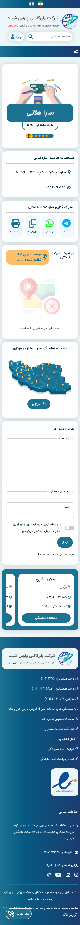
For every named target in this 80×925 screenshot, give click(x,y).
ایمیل (67, 507)
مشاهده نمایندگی (46, 617)
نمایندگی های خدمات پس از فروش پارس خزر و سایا (40, 708)
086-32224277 (57, 597)
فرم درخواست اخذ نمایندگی (56, 759)
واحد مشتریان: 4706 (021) (57, 678)
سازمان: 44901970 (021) (59, 698)
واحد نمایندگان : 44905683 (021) (53, 688)
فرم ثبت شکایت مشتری (59, 728)
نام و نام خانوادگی (60, 492)
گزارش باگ (70, 914)
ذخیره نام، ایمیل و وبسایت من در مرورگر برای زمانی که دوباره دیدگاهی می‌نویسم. (36, 527)
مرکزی (36, 404)
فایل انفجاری (67, 738)
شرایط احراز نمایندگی (61, 749)
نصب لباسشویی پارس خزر (58, 718)
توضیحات (64, 439)
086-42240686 (55, 187)
